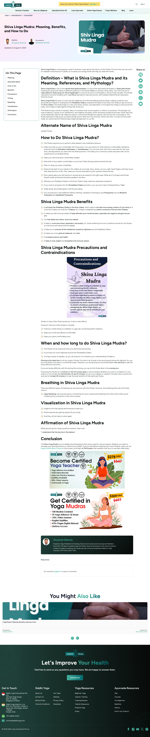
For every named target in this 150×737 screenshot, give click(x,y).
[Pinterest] (141, 92)
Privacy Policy (58, 700)
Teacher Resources (82, 704)
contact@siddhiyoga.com (15, 721)
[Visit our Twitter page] (142, 729)
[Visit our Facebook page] (128, 729)
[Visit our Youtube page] (137, 729)
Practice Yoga (80, 708)
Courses (118, 697)
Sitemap (56, 697)
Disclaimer (57, 704)
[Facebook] (141, 75)
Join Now (93, 4)
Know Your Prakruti (122, 711)
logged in (57, 571)
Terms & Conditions (42, 704)
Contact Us (75, 678)
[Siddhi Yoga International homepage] (75, 653)
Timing (10, 98)
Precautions (12, 94)
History (117, 708)
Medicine (118, 704)
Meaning (11, 78)
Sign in (143, 4)
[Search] (136, 4)
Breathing (11, 102)
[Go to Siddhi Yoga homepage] (13, 4)
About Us (38, 693)
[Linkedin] (141, 86)
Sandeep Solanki (42, 43)
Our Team (57, 693)
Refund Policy (40, 700)
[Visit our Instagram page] (133, 729)
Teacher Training (81, 697)
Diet (116, 693)
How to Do (12, 86)
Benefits (11, 90)
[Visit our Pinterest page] (146, 729)
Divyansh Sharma (19, 43)
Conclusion (12, 114)
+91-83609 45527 (12, 716)
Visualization (13, 106)
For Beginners (120, 700)
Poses (77, 711)
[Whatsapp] (141, 98)
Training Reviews (81, 700)
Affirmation (12, 110)
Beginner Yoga (80, 693)
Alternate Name (14, 82)
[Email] (141, 104)
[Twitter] (141, 80)
